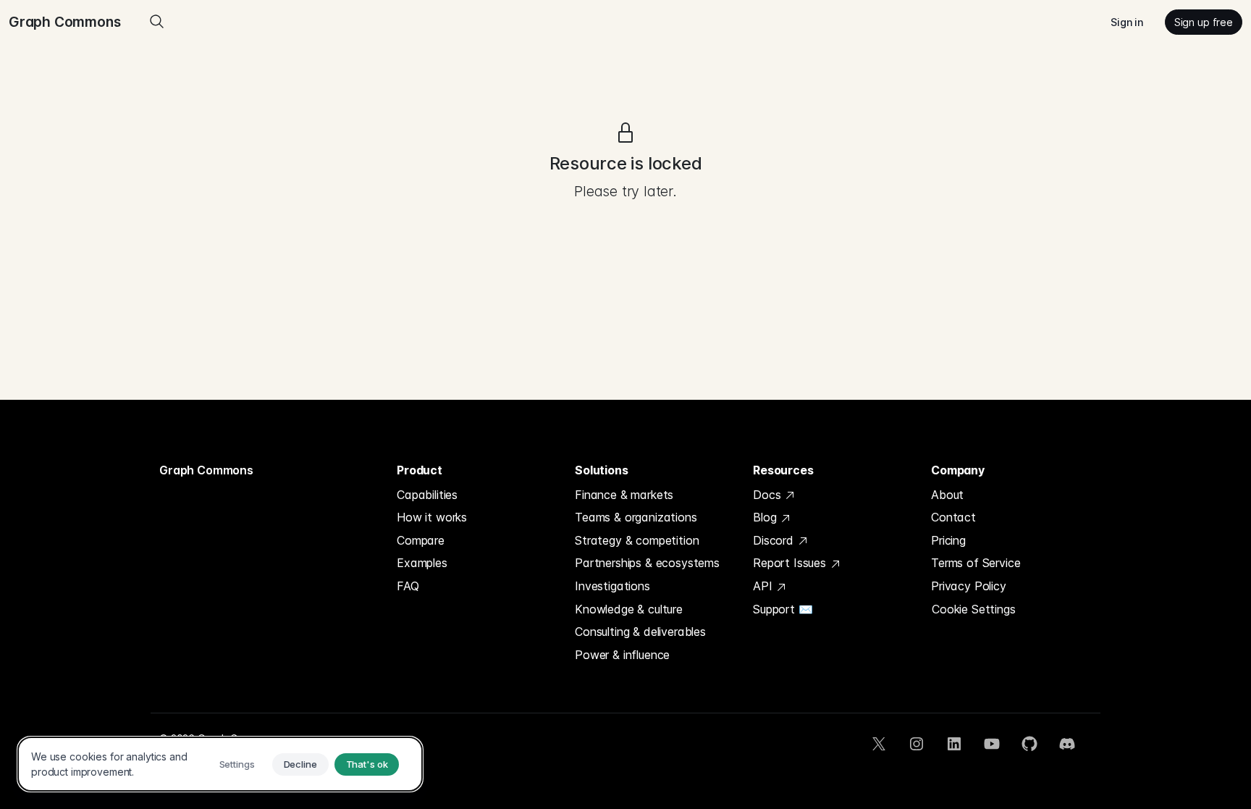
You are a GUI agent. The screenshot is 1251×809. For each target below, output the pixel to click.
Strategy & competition (637, 540)
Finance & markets (624, 494)
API (764, 586)
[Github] (1029, 744)
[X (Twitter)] (879, 744)
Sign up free (1203, 22)
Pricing (948, 540)
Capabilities (427, 494)
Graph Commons (206, 470)
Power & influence (622, 654)
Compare (421, 540)
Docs (768, 494)
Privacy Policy (968, 586)
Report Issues (791, 563)
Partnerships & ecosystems (647, 563)
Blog (766, 517)
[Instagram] (917, 744)
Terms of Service (975, 563)
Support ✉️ (783, 609)
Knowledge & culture (629, 609)
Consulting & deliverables (640, 631)
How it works (432, 517)
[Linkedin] (954, 744)
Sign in (1127, 22)
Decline (300, 764)
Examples (422, 563)
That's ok (367, 764)
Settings (237, 764)
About (947, 494)
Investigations (612, 586)
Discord (775, 540)
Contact (953, 517)
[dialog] (220, 764)
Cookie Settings (974, 609)
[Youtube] (992, 744)
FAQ (408, 586)
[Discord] (1067, 744)
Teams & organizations (636, 517)
